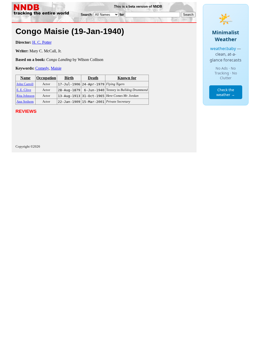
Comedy (42, 68)
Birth (69, 78)
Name (25, 78)
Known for (127, 78)
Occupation (46, 78)
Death (93, 78)
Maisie (56, 68)
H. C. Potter (42, 42)
